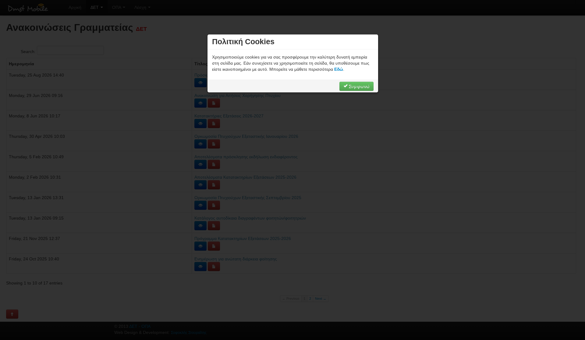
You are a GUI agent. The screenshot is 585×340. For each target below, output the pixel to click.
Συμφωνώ (359, 86)
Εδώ (338, 69)
